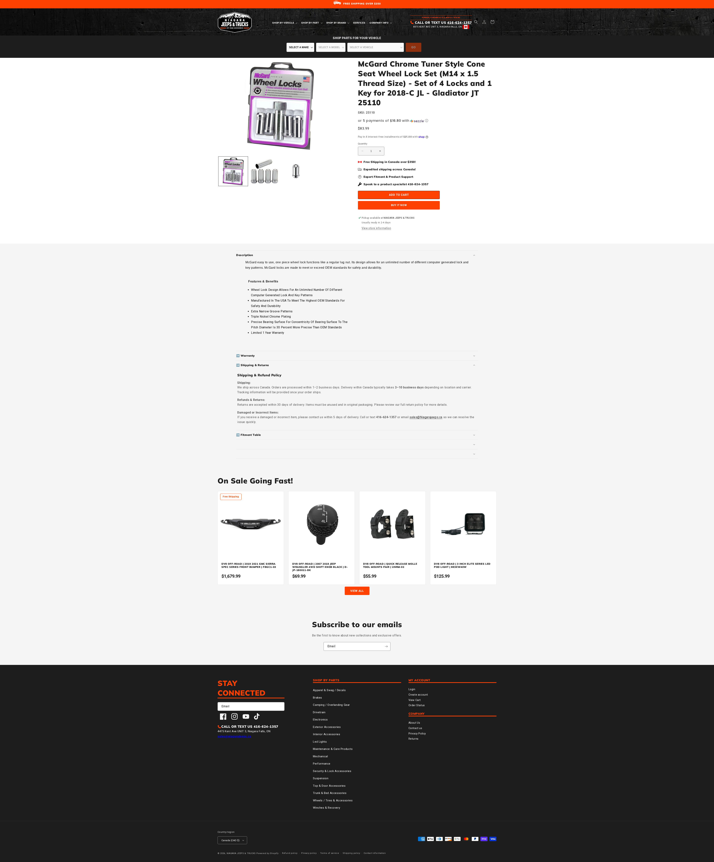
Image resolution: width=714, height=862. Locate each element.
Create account (418, 694)
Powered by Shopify (267, 853)
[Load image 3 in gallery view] (296, 171)
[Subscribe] (386, 646)
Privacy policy (309, 853)
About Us (414, 722)
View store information (376, 228)
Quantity (362, 143)
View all (357, 591)
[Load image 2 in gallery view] (264, 171)
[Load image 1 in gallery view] (233, 171)
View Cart (415, 700)
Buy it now (399, 205)
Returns (414, 738)
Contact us (415, 728)
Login (412, 689)
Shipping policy (351, 853)
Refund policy (290, 853)
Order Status (417, 705)
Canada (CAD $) (230, 840)
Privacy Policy (417, 733)
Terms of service (329, 853)
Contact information (375, 853)
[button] (284, 23)
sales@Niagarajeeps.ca (425, 417)
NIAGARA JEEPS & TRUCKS (241, 853)
